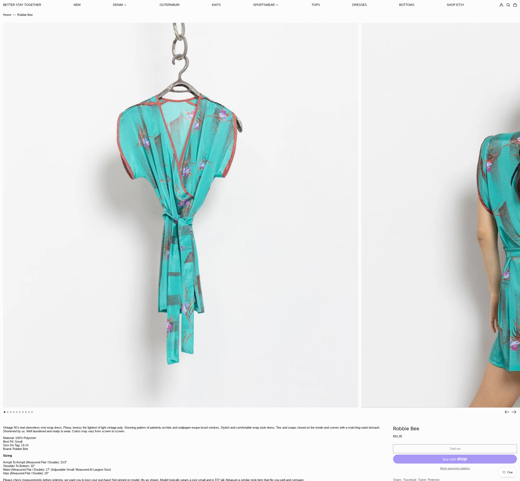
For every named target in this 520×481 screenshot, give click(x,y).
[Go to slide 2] (8, 412)
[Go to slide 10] (32, 412)
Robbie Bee (25, 14)
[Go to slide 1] (4, 412)
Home (7, 14)
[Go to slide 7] (23, 412)
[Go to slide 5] (17, 412)
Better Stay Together (22, 4)
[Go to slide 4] (14, 412)
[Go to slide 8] (26, 412)
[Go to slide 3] (11, 412)
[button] (515, 5)
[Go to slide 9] (29, 412)
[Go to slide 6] (20, 412)
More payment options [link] (455, 468)
